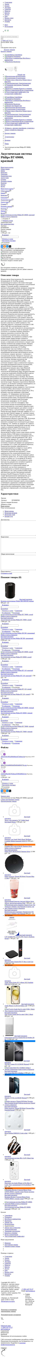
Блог (6, 16)
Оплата (7, 6)
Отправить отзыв (6, 573)
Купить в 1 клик (7, 239)
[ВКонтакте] (2, 246)
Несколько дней (10, 514)
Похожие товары (6, 206)
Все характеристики (7, 224)
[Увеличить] (18, 216)
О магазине (8, 2)
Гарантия (8, 9)
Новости (7, 11)
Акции (7, 4)
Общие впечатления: (7, 554)
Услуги (7, 14)
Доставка (8, 7)
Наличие (4, 208)
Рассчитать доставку (9, 240)
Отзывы (7, 21)
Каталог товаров (9, 50)
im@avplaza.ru (30, 1291)
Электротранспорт (25, 83)
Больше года (9, 516)
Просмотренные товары (9, 801)
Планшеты (17, 56)
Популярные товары (11, 1244)
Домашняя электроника (12, 1231)
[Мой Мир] (7, 246)
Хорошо (4, 1348)
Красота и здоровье (25, 88)
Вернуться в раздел (7, 189)
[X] (10, 246)
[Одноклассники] (4, 246)
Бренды (7, 13)
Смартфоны (18, 55)
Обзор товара (5, 191)
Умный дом (21, 74)
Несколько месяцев (11, 513)
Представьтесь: (6, 571)
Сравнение (18, 610)
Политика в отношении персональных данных (9, 1310)
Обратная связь (6, 1326)
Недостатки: (5, 537)
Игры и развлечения (26, 90)
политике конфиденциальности (13, 1343)
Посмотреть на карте (8, 1301)
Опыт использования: (8, 508)
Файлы (3, 211)
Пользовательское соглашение (11, 1315)
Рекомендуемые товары (12, 1246)
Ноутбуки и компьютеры (13, 1219)
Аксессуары (5, 202)
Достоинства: (5, 520)
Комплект (4, 195)
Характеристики (6, 200)
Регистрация (9, 26)
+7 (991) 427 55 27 (7, 40)
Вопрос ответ (9, 18)
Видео (3, 213)
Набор (3, 193)
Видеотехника (20, 76)
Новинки (8, 1243)
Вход (6, 25)
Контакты (8, 20)
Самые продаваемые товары (10, 799)
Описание (4, 197)
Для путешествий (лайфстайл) (17, 93)
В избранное (6, 613)
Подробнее (4, 609)
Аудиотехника (20, 78)
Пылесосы (16, 61)
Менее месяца (9, 511)
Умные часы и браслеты (12, 1227)
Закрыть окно (5, 796)
